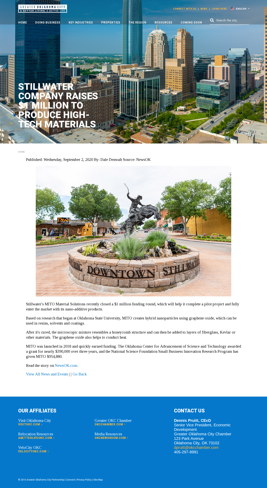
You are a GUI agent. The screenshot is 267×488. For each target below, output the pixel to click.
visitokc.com (29, 424)
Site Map (98, 479)
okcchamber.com (109, 424)
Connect (70, 479)
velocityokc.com (32, 451)
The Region (137, 22)
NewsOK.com (66, 365)
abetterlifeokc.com (35, 437)
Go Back (80, 374)
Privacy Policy (84, 479)
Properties (110, 22)
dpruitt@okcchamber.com (196, 447)
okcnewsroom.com (110, 437)
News (204, 8)
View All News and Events (47, 374)
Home (22, 22)
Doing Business (47, 22)
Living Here (219, 8)
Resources (163, 22)
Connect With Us (184, 8)
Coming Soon (191, 22)
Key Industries (81, 22)
